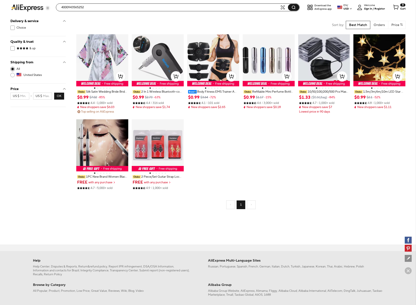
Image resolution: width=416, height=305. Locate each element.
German (264, 267)
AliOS (259, 295)
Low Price (83, 291)
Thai (330, 267)
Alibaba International (312, 291)
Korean (321, 267)
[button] (47, 8)
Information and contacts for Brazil (56, 270)
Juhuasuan (364, 291)
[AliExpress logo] (27, 7)
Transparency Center (124, 270)
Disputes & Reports (64, 267)
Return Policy (53, 274)
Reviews (114, 291)
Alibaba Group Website (223, 291)
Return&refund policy (92, 267)
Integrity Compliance (94, 270)
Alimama (262, 291)
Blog (131, 291)
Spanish (242, 267)
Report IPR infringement (125, 267)
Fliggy (273, 291)
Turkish (295, 267)
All (18, 69)
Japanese (308, 267)
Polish (360, 267)
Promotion (68, 291)
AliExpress (247, 291)
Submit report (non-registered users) (164, 270)
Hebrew (349, 267)
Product (54, 291)
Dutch (285, 267)
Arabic (338, 267)
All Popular (40, 291)
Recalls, (38, 274)
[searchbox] (169, 7)
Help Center (41, 267)
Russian (213, 267)
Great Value (99, 291)
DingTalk (349, 291)
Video (140, 291)
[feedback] (408, 258)
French (253, 267)
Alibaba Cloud (287, 291)
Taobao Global (244, 295)
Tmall (229, 295)
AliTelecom (334, 291)
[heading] (102, 92)
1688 (267, 295)
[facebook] (408, 240)
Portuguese (228, 267)
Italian (276, 267)
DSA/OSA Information (158, 267)
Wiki (124, 291)
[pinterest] (408, 248)
